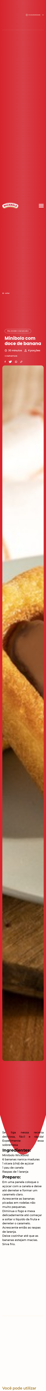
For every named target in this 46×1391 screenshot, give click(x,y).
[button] (35, 15)
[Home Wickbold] (10, 205)
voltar (7, 293)
